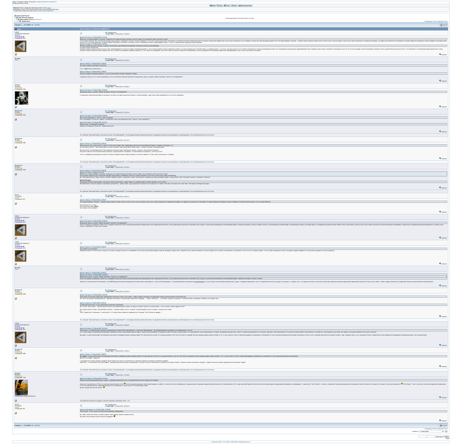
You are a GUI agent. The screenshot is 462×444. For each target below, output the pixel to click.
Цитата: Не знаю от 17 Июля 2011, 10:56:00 (93, 115)
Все (38, 25)
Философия (24, 19)
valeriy (17, 32)
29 (26, 25)
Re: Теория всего (110, 32)
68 (36, 25)
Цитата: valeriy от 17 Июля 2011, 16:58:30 (93, 354)
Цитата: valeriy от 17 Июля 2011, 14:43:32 (93, 272)
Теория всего (26, 21)
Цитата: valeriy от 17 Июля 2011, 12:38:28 (93, 63)
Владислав (18, 110)
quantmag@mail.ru (48, 10)
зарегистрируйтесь (51, 2)
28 (24, 25)
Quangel (17, 373)
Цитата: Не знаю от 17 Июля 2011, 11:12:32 (93, 37)
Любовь (17, 85)
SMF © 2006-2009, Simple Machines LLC (239, 442)
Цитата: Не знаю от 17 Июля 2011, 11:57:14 (93, 44)
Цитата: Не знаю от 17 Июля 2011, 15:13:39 (93, 294)
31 (31, 25)
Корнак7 (38, 19)
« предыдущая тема (430, 21)
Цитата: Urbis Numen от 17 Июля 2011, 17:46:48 (95, 409)
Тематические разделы (25, 17)
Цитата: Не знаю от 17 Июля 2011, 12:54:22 (93, 90)
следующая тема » (442, 21)
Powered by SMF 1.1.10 (218, 442)
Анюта (17, 194)
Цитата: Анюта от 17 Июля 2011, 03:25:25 (93, 143)
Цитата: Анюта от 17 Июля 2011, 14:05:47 (93, 247)
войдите (39, 2)
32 (32, 25)
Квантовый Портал (23, 15)
